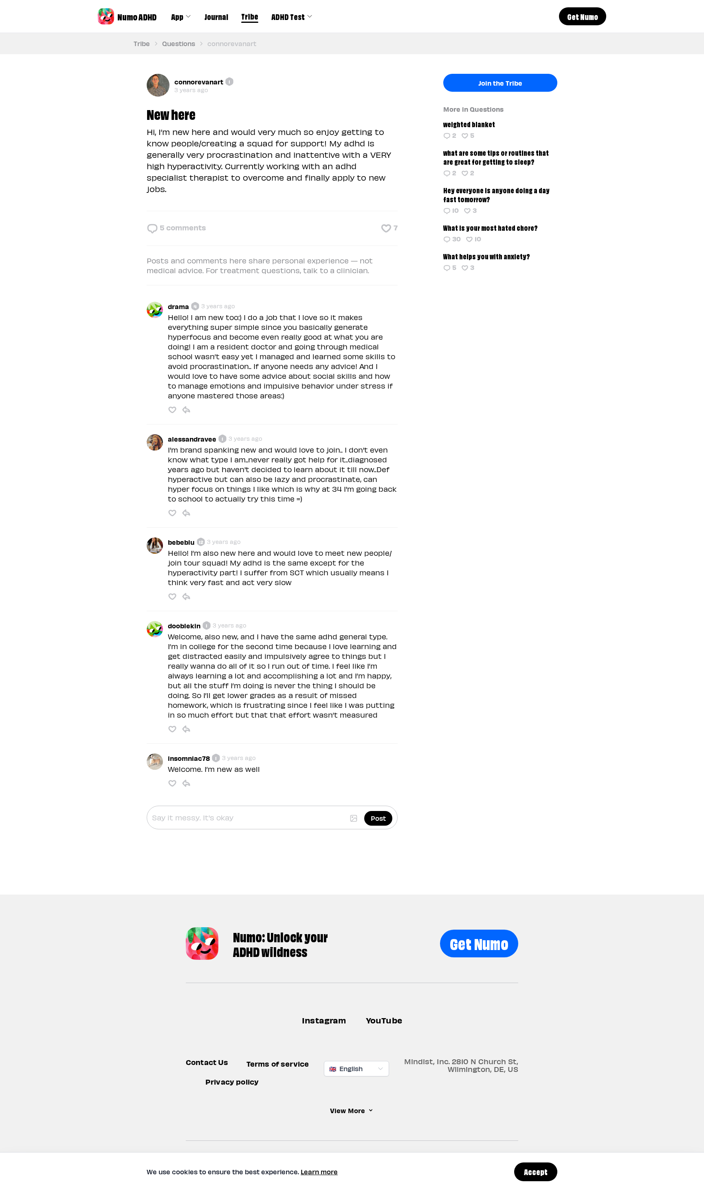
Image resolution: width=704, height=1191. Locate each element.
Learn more (319, 1172)
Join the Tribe (500, 83)
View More (347, 1110)
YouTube (384, 1020)
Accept (536, 1171)
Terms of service (277, 1063)
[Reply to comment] (186, 409)
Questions (178, 43)
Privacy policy (232, 1081)
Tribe (249, 16)
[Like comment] (172, 409)
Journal (216, 16)
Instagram (324, 1020)
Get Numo (479, 942)
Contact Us (207, 1062)
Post (378, 818)
